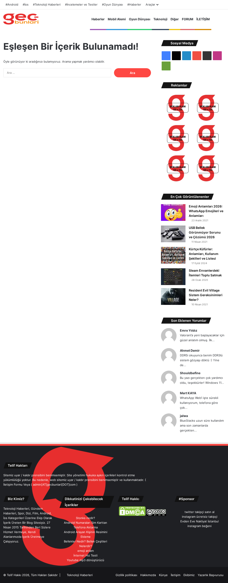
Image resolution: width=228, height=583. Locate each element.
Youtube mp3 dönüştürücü (85, 560)
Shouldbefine (190, 373)
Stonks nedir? (85, 518)
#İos (25, 4)
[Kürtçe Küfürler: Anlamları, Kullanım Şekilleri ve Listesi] (173, 255)
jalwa (184, 416)
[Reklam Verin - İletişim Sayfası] (178, 108)
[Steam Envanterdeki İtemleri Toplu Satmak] (173, 276)
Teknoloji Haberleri (80, 575)
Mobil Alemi (117, 19)
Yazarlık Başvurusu (211, 575)
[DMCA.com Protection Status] (132, 515)
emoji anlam (85, 550)
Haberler (98, 19)
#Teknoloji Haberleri (47, 4)
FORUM (187, 19)
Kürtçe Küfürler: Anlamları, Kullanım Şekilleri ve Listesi (203, 253)
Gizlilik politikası (126, 575)
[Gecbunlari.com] (21, 19)
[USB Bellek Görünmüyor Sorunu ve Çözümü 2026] (173, 234)
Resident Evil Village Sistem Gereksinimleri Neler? (205, 295)
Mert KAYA (188, 393)
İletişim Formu (12, 484)
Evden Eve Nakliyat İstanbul (199, 521)
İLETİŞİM (203, 19)
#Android (12, 4)
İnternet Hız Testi (85, 555)
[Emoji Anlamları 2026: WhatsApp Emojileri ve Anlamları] (173, 212)
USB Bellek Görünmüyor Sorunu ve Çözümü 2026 (205, 232)
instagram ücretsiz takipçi (199, 516)
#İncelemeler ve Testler (81, 4)
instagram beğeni (199, 526)
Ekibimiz (189, 575)
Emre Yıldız (188, 330)
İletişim (175, 575)
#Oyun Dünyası (112, 4)
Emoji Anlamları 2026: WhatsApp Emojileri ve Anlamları (206, 211)
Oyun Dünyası (139, 19)
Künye (163, 575)
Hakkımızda (148, 575)
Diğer (175, 19)
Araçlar (150, 4)
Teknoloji (160, 19)
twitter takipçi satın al (199, 512)
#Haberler (134, 4)
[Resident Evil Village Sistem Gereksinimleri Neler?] (173, 296)
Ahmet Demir (190, 350)
